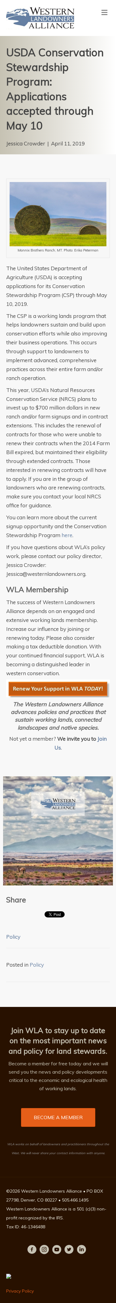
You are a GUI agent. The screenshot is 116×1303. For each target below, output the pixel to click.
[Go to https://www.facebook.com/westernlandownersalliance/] (32, 1250)
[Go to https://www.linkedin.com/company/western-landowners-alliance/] (81, 1250)
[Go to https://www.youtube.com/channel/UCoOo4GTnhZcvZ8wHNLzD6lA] (56, 1250)
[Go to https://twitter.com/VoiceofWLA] (69, 1250)
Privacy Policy (20, 1291)
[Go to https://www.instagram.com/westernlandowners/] (44, 1250)
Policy (13, 936)
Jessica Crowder (25, 143)
